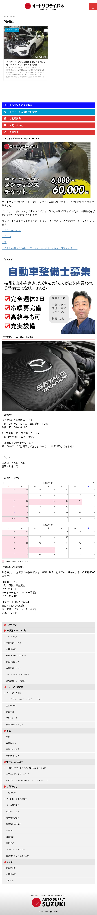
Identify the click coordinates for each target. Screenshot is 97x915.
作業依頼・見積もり (14, 724)
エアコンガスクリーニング (17, 774)
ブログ (9, 862)
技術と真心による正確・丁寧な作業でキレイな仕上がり (48, 895)
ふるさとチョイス (11, 230)
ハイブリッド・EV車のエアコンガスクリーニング (27, 780)
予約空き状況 (12, 718)
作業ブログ (11, 868)
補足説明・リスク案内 (15, 681)
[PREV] (4, 483)
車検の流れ (11, 743)
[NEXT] (93, 483)
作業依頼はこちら (13, 668)
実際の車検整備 (12, 749)
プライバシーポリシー (15, 849)
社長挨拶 (10, 843)
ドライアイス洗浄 (14, 687)
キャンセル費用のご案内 (16, 799)
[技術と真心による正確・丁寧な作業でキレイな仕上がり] (44, 6)
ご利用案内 (11, 786)
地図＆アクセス (12, 811)
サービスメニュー (14, 761)
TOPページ (11, 624)
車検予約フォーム (13, 755)
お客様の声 (11, 649)
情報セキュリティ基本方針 (17, 855)
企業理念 (10, 830)
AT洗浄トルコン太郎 (16, 630)
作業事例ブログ (12, 662)
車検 (8, 730)
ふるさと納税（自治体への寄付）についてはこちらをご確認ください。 (39, 248)
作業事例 (10, 712)
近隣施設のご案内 (13, 824)
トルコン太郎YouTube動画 (17, 674)
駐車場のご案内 (12, 818)
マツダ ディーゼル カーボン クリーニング (24, 699)
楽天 (4, 242)
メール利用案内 (12, 805)
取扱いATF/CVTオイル (16, 655)
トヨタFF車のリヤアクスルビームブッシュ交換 (26, 768)
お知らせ (10, 880)
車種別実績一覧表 (13, 643)
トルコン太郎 (12, 636)
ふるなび (6, 236)
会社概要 (10, 837)
